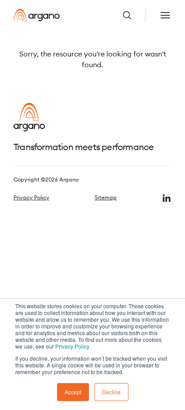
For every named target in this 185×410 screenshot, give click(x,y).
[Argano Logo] (36, 15)
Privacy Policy (72, 346)
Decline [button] (111, 392)
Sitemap (106, 197)
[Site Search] (133, 15)
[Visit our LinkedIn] (167, 198)
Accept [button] (73, 392)
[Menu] (165, 15)
